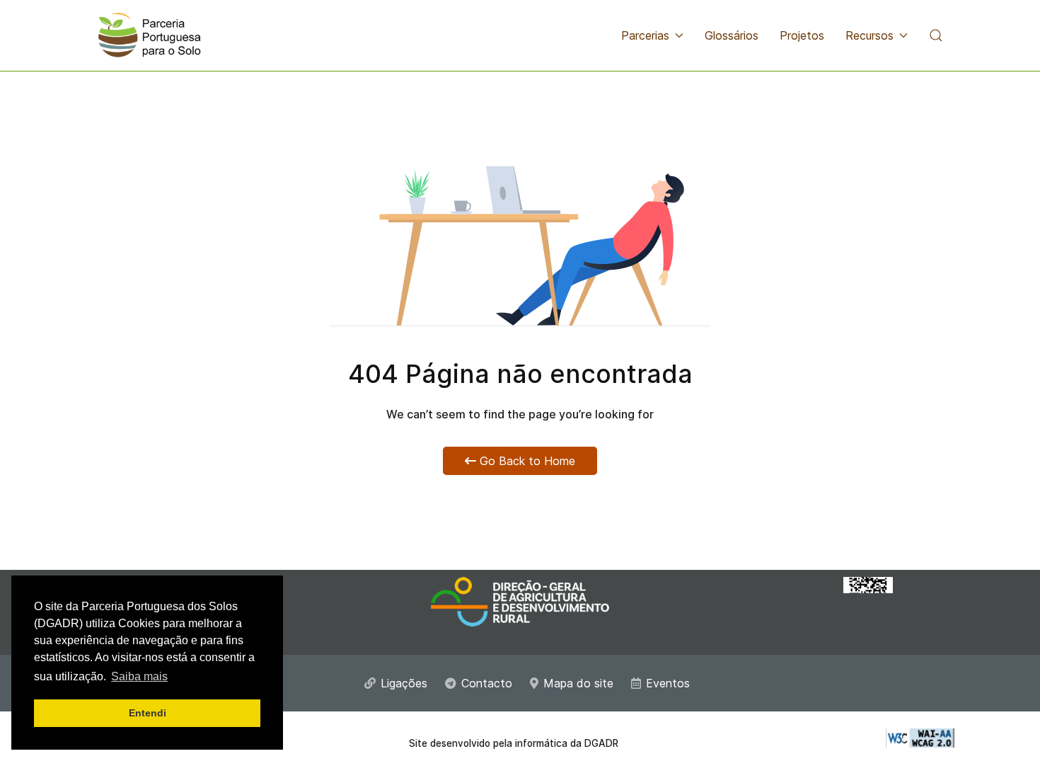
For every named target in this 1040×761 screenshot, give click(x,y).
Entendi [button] (147, 713)
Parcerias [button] (645, 35)
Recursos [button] (869, 35)
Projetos (802, 35)
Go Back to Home (525, 461)
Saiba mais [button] (139, 676)
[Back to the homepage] (149, 35)
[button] (936, 35)
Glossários (731, 35)
